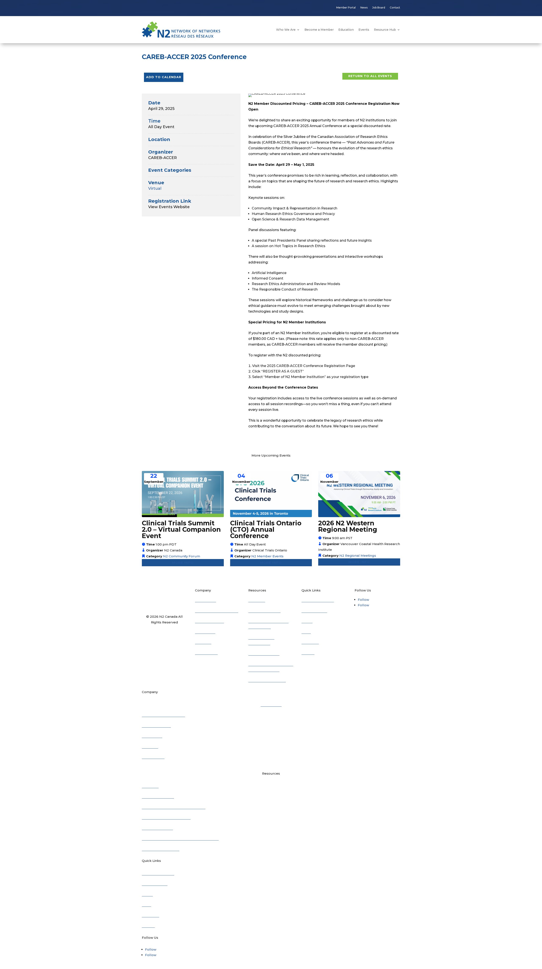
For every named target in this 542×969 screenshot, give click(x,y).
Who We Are (286, 30)
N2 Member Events (267, 556)
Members (203, 642)
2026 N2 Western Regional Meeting (347, 526)
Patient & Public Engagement (166, 817)
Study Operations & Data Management (173, 807)
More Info (183, 563)
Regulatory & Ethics (264, 610)
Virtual (154, 188)
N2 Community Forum (181, 556)
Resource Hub (385, 30)
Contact (395, 7)
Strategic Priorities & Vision (216, 610)
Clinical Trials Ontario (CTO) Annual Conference (265, 529)
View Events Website (169, 207)
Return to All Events (370, 76)
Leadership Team (156, 725)
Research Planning (263, 653)
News (364, 7)
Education (346, 30)
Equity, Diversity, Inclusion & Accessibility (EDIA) (180, 838)
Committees (205, 631)
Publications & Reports (267, 680)
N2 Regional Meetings (357, 556)
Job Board (378, 7)
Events (363, 30)
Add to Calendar (163, 77)
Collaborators (206, 652)
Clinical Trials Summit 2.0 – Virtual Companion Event (181, 529)
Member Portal (346, 7)
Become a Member (319, 30)
